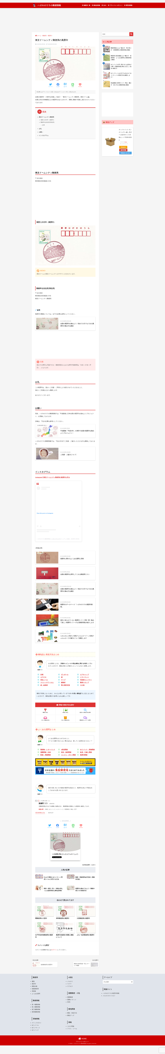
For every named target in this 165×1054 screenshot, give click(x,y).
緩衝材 (63, 682)
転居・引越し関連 (86, 752)
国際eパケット (71, 999)
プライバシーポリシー (116, 5)
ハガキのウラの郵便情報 (49, 5)
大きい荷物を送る (65, 720)
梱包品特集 (96, 5)
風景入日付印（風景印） (48, 120)
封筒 (41, 674)
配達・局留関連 (45, 755)
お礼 (40, 128)
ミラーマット (84, 677)
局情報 (34, 991)
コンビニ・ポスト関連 (68, 755)
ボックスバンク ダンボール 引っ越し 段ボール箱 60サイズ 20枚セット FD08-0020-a (125, 135)
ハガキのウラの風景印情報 (111, 993)
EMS (68, 1002)
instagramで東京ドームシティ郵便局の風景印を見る (52, 477)
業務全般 (34, 986)
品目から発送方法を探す (85, 712)
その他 (82, 685)
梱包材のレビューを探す (85, 720)
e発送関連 (64, 749)
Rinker (126, 141)
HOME (84, 1039)
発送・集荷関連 (66, 752)
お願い (41, 132)
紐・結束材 (44, 685)
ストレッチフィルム (47, 682)
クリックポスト (36, 1022)
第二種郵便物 (36, 1007)
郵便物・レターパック (47, 749)
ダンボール (64, 674)
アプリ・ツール (72, 1028)
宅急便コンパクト (86, 680)
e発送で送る (65, 712)
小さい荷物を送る (45, 720)
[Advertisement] (65, 154)
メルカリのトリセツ (109, 995)
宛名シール (44, 680)
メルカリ (70, 981)
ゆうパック (35, 1030)
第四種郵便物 (36, 1012)
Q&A (104, 5)
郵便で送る (45, 712)
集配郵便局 (35, 988)
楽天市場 (123, 150)
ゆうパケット (36, 1027)
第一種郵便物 (36, 1004)
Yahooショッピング (125, 153)
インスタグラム (44, 135)
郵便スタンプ (84, 682)
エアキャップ (84, 674)
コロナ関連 (70, 1026)
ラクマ (69, 984)
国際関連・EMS (45, 752)
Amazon (123, 147)
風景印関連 (83, 755)
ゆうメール (35, 1025)
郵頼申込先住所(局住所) (47, 122)
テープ (63, 680)
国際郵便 (70, 997)
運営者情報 (129, 5)
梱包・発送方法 (72, 1013)
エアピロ (43, 677)
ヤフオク (70, 986)
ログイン (54, 950)
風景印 (93, 865)
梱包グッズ (70, 1015)
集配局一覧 (86, 5)
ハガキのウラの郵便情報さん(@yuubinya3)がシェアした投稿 (53, 539)
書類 (33, 981)
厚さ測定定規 (65, 685)
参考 (43, 125)
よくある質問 (36, 993)
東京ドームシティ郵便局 (46, 117)
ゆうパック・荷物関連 (87, 749)
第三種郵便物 (36, 1009)
